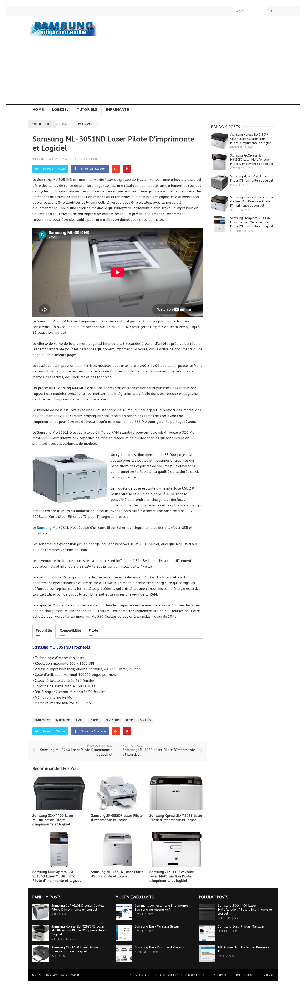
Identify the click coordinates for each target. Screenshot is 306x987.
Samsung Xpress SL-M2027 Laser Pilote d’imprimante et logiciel (175, 818)
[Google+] (116, 169)
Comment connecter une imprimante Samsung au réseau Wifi (161, 907)
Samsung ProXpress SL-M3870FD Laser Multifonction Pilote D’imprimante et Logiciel (251, 160)
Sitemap (268, 975)
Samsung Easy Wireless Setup (157, 926)
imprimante (63, 720)
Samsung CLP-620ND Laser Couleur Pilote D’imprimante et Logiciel (78, 907)
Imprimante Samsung (46, 159)
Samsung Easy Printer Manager (241, 926)
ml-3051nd (112, 720)
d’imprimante (42, 720)
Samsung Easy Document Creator (160, 947)
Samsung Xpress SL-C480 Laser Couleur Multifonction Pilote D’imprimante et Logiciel (251, 201)
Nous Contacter (141, 975)
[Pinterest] (127, 169)
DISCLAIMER (219, 975)
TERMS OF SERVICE (244, 975)
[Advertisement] (153, 73)
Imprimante (117, 109)
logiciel (94, 720)
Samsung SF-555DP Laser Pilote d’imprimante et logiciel (117, 818)
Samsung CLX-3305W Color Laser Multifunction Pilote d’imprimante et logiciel (171, 876)
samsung (145, 720)
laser (79, 720)
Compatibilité (70, 630)
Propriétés (44, 630)
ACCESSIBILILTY (169, 975)
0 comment (91, 159)
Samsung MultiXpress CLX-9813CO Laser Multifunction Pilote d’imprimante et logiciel (56, 876)
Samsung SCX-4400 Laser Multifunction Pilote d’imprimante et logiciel (52, 820)
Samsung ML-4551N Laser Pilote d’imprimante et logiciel (117, 874)
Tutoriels (87, 109)
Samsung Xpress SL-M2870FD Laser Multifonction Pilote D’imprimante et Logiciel (78, 930)
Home (38, 109)
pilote (129, 720)
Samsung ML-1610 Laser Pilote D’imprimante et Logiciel (74, 949)
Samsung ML (47, 528)
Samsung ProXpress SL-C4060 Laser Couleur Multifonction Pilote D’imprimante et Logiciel (251, 222)
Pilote (93, 630)
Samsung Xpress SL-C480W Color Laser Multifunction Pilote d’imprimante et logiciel (251, 139)
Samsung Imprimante (66, 975)
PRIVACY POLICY (194, 975)
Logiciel (60, 109)
